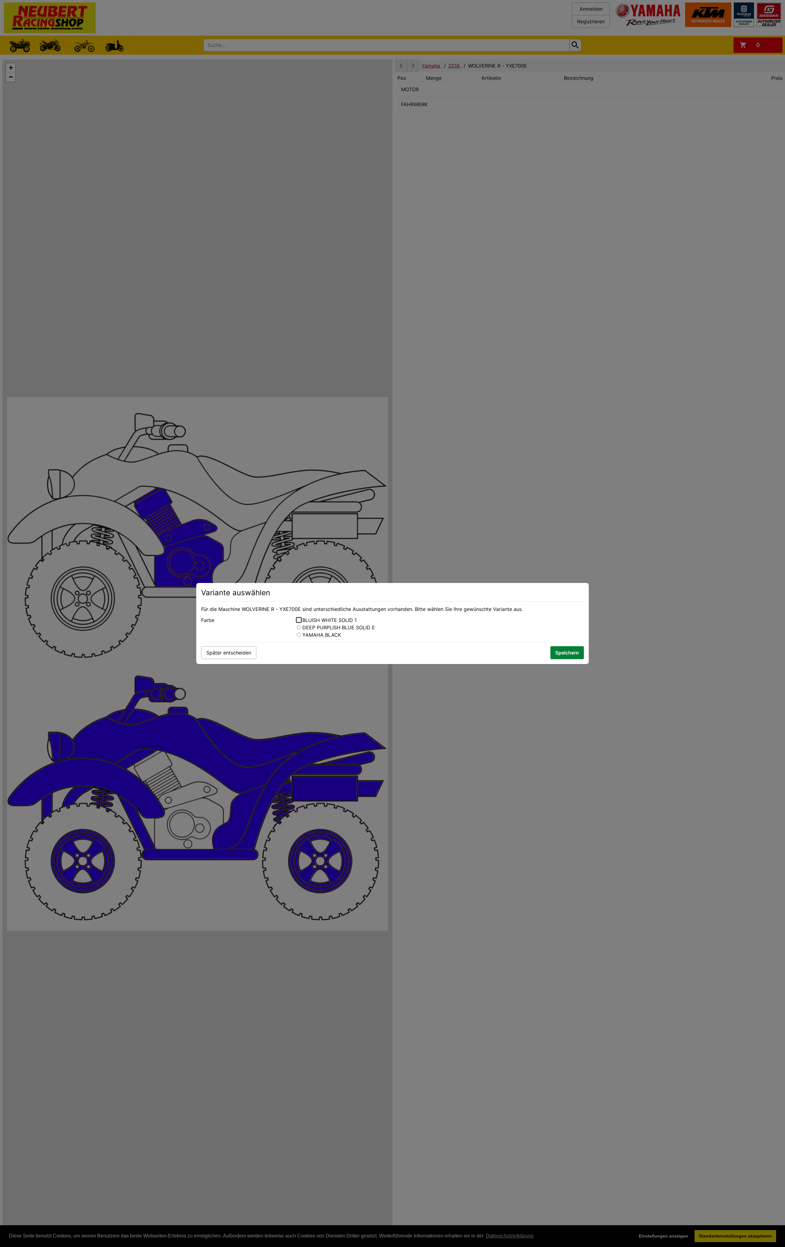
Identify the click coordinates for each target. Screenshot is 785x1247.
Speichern (567, 653)
